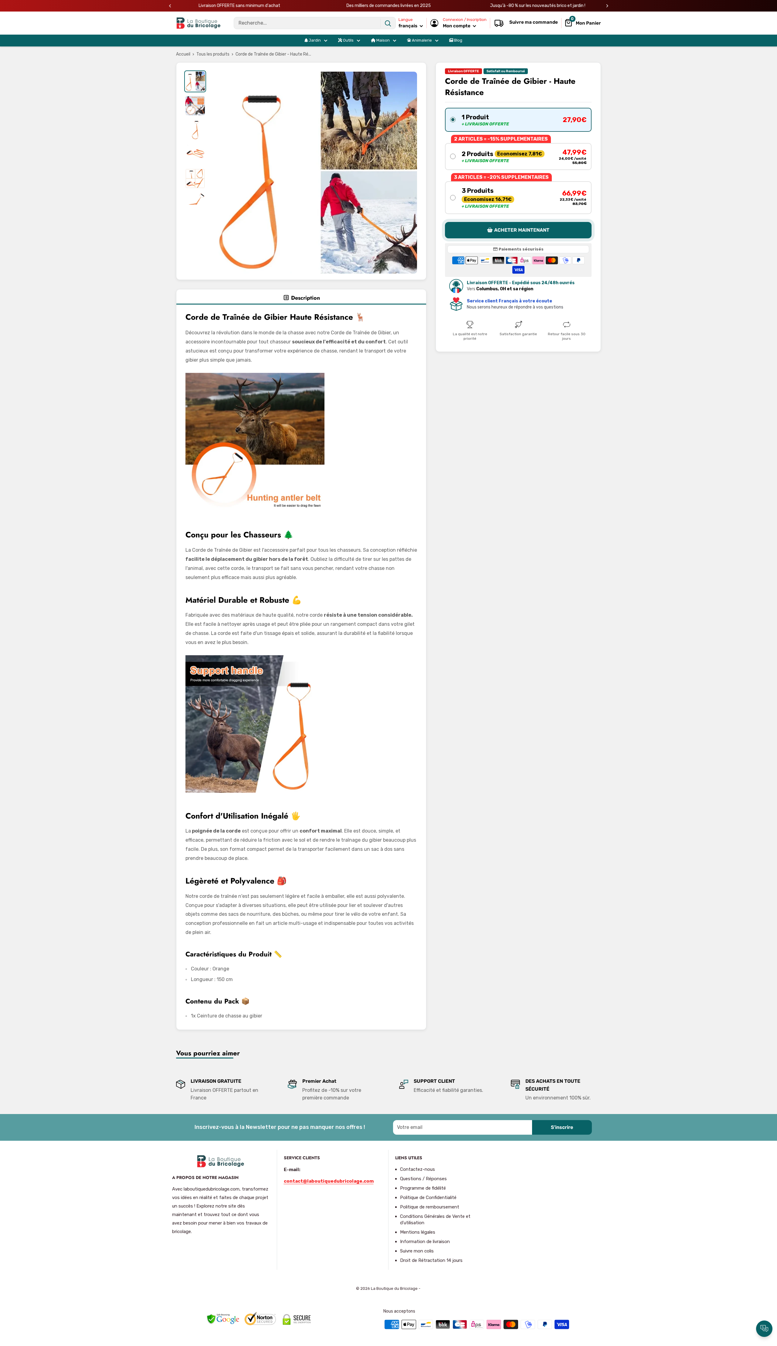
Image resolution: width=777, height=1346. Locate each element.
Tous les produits (212, 54)
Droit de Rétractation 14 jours (431, 1260)
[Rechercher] (387, 23)
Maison (382, 40)
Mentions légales (417, 1232)
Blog (457, 40)
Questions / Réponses (423, 1178)
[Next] (607, 6)
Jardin (314, 40)
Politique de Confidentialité (428, 1197)
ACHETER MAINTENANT (521, 230)
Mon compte (457, 26)
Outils (348, 40)
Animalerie (421, 40)
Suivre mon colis (417, 1251)
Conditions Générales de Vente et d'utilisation (435, 1219)
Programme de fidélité (423, 1188)
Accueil (183, 54)
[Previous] (170, 6)
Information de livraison (425, 1241)
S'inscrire (562, 1127)
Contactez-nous (417, 1169)
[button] (518, 120)
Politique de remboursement (429, 1207)
